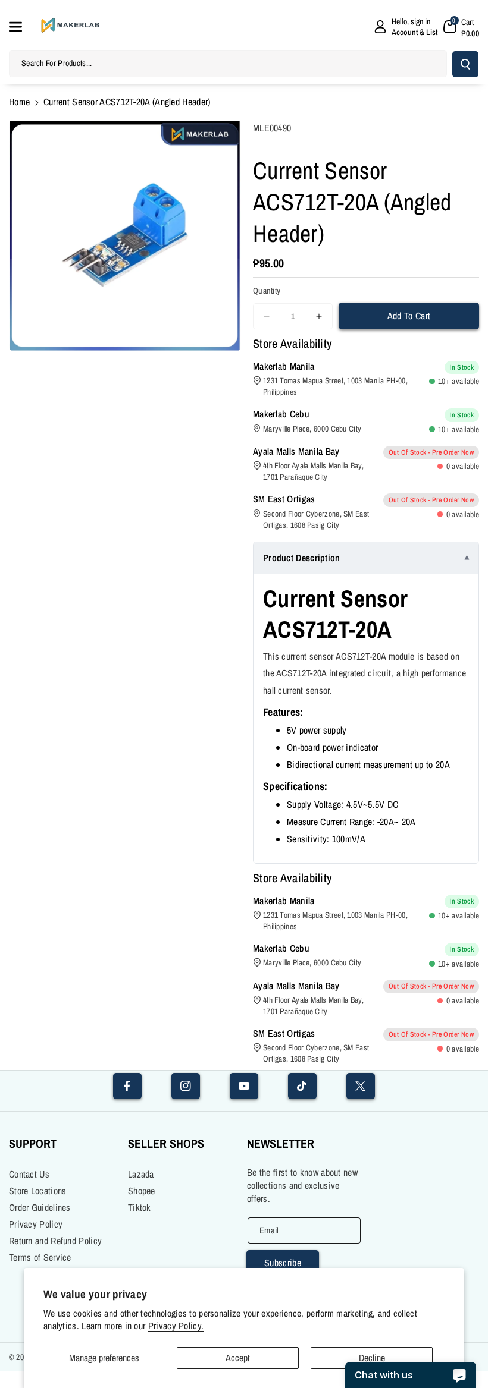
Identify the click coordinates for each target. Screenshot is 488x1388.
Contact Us (29, 1174)
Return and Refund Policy (55, 1240)
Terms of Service (40, 1257)
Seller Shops (166, 1143)
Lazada (141, 1174)
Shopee (141, 1190)
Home (19, 101)
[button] (22, 27)
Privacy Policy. (176, 1326)
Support (33, 1143)
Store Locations (38, 1190)
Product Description (301, 557)
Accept (238, 1357)
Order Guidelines (40, 1207)
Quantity (266, 290)
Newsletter (280, 1143)
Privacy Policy (35, 1223)
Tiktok (139, 1207)
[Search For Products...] (465, 64)
